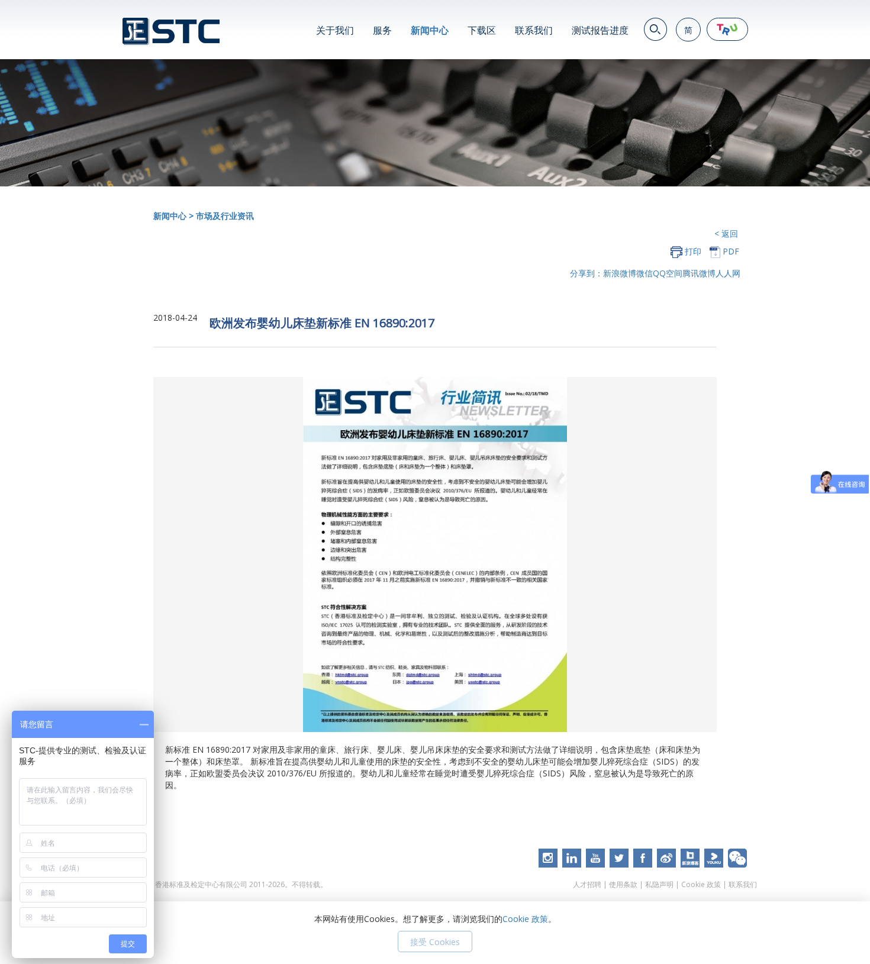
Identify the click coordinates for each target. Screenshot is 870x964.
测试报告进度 (600, 30)
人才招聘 (587, 884)
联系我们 (534, 30)
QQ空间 (667, 273)
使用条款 (623, 884)
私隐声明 (659, 884)
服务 (382, 30)
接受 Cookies (435, 941)
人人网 (728, 273)
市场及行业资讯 (225, 215)
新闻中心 (430, 30)
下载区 (482, 30)
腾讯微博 (699, 273)
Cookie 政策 (701, 884)
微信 (644, 273)
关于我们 (335, 30)
